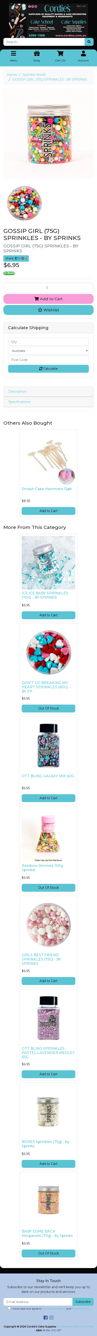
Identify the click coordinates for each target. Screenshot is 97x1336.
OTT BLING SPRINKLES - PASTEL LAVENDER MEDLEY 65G (48, 1052)
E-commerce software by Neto (75, 1326)
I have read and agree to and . (50, 1308)
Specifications (19, 402)
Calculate (50, 369)
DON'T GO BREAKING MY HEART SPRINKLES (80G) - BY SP (46, 687)
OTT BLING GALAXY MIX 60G (48, 776)
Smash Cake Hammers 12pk (47, 489)
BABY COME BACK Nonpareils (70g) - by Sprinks (47, 1233)
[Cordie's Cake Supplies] (48, 21)
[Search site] (89, 42)
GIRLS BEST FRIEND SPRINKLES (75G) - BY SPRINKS (41, 959)
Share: (10, 258)
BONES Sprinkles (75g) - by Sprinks (45, 1144)
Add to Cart (51, 298)
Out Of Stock (48, 708)
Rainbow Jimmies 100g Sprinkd (42, 868)
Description (17, 391)
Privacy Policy (80, 1308)
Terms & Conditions (53, 1308)
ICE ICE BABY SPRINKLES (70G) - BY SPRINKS (45, 595)
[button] (48, 310)
